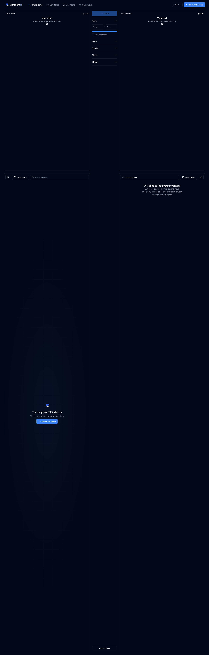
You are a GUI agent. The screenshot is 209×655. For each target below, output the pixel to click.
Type (94, 41)
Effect (94, 62)
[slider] (92, 31)
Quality (95, 48)
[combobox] (188, 177)
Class (94, 55)
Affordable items (101, 35)
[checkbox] (93, 35)
